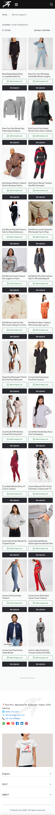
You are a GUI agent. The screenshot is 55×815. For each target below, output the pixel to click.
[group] (14, 54)
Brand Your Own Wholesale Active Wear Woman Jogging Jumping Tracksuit (39, 75)
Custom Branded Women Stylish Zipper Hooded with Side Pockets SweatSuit (40, 542)
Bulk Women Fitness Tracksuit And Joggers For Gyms (13, 277)
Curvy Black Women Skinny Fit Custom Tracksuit (13, 487)
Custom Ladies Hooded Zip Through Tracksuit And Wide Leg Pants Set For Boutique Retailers (39, 651)
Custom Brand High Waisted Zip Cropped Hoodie (14, 542)
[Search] (51, 4)
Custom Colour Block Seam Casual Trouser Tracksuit (38, 597)
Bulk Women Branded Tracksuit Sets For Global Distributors (14, 230)
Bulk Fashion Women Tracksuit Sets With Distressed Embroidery (40, 184)
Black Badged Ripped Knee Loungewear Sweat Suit (12, 75)
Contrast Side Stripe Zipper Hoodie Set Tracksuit (38, 378)
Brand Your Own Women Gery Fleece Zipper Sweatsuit (13, 129)
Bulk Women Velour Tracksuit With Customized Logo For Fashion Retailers (39, 323)
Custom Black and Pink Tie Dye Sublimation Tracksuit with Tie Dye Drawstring (40, 487)
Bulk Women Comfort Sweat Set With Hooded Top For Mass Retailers (40, 230)
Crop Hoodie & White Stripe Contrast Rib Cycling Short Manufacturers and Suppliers (13, 433)
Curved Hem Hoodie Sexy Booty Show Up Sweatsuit (40, 433)
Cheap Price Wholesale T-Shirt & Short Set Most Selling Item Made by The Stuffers (14, 378)
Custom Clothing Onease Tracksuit (11, 597)
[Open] (16, 4)
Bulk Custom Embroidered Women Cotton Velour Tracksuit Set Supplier (40, 129)
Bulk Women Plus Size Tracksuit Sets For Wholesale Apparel (40, 277)
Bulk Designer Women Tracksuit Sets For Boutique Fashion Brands (14, 184)
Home (4, 14)
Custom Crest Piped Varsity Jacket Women (12, 651)
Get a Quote (14, 88)
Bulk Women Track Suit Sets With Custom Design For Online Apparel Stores (14, 323)
